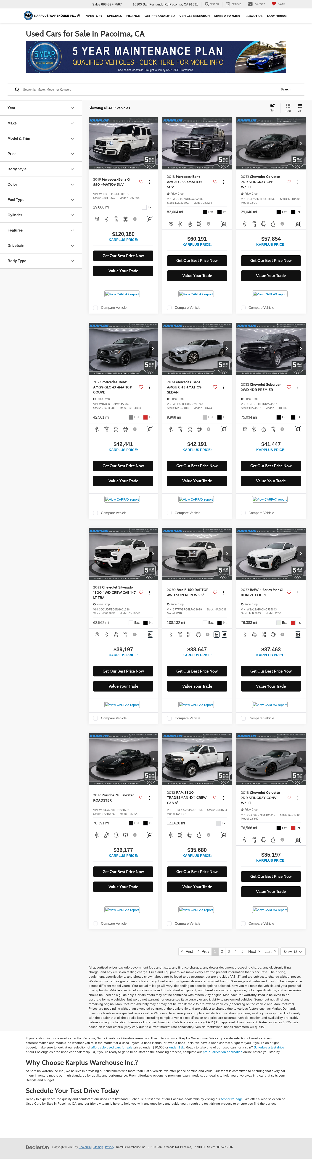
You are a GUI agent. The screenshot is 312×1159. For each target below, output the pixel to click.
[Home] (78, 15)
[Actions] (149, 182)
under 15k (176, 1047)
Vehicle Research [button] (194, 15)
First (188, 951)
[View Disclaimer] (135, 219)
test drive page (232, 1099)
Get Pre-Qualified (160, 15)
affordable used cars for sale (111, 1047)
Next (253, 951)
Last (269, 951)
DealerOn (85, 1147)
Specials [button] (114, 15)
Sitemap (98, 1147)
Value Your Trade (123, 270)
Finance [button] (133, 15)
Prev (204, 951)
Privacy (109, 1147)
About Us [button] (254, 15)
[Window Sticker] (224, 634)
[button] (153, 143)
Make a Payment (228, 15)
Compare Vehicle (114, 307)
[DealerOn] (37, 1147)
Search (286, 89)
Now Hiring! (277, 15)
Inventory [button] (94, 15)
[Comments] (150, 219)
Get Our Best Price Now (123, 255)
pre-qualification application (222, 1052)
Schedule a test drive (269, 1047)
